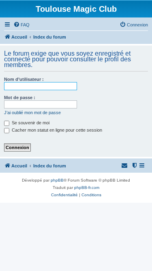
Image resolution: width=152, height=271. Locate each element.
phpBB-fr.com (86, 187)
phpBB (57, 180)
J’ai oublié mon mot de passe (32, 112)
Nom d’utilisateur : (24, 79)
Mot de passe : (19, 97)
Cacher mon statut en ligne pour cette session (56, 130)
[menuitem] (21, 25)
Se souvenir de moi (30, 122)
